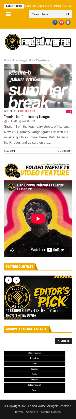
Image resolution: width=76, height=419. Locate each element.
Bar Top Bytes (11, 111)
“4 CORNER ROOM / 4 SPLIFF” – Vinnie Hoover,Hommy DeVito (32, 312)
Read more (9, 150)
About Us (32, 412)
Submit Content (51, 412)
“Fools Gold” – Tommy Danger (27, 116)
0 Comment (66, 150)
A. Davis (12, 121)
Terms (19, 412)
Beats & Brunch (28, 111)
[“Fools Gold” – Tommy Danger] (38, 86)
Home (7, 60)
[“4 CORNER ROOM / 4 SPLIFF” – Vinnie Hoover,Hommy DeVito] (38, 298)
